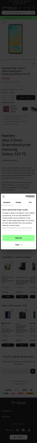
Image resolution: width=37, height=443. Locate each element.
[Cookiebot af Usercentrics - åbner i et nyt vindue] (26, 196)
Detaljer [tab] (18, 202)
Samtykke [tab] (6, 202)
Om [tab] (30, 202)
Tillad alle (18, 238)
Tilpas (17, 245)
